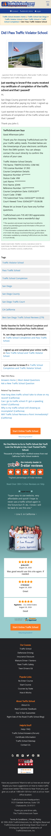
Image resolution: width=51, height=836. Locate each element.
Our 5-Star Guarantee (25, 713)
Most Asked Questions (29, 380)
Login (38, 11)
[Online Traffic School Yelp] (13, 756)
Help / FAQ (25, 729)
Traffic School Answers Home (14, 17)
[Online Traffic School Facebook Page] (17, 756)
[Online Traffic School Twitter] (28, 756)
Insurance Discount (25, 656)
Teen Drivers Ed (26, 668)
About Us (25, 705)
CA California (8, 309)
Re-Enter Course (25, 681)
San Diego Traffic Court (13, 301)
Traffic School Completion (15, 278)
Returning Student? (25, 437)
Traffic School (25, 648)
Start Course (25, 684)
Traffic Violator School (13, 19)
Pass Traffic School (31, 19)
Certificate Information (26, 737)
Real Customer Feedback (25, 709)
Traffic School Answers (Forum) (25, 733)
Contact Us (25, 745)
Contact (15, 11)
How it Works (25, 692)
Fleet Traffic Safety (25, 664)
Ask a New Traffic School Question (17, 383)
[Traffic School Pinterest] (33, 756)
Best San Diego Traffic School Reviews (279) (23, 317)
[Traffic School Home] (18, 3)
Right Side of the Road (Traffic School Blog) (25, 716)
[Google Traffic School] (38, 756)
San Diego (7, 286)
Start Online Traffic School (25, 431)
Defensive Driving (25, 652)
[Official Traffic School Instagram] (23, 756)
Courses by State (25, 688)
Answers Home (8, 380)
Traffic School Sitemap (25, 741)
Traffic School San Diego (37, 17)
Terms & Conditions (19, 819)
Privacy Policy (35, 819)
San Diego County (11, 293)
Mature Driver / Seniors (25, 660)
